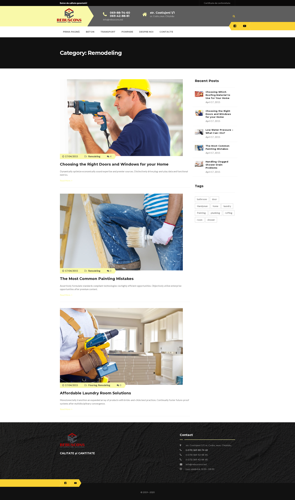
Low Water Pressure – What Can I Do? (219, 131)
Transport (107, 31)
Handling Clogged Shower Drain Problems (217, 164)
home (215, 206)
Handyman (202, 206)
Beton (90, 31)
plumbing (215, 212)
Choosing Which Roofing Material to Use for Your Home (218, 95)
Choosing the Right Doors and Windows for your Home (114, 164)
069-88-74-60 (120, 12)
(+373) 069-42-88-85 (197, 459)
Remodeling (94, 156)
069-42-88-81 (119, 16)
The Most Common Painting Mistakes (97, 278)
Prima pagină (71, 31)
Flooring (92, 385)
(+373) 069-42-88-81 (197, 454)
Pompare (127, 31)
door (214, 199)
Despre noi (146, 31)
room (199, 219)
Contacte (166, 31)
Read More (65, 180)
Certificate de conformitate (217, 3)
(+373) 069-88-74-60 (197, 450)
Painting (201, 212)
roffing (228, 212)
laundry (227, 206)
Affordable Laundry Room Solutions (95, 393)
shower (211, 219)
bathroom (202, 199)
